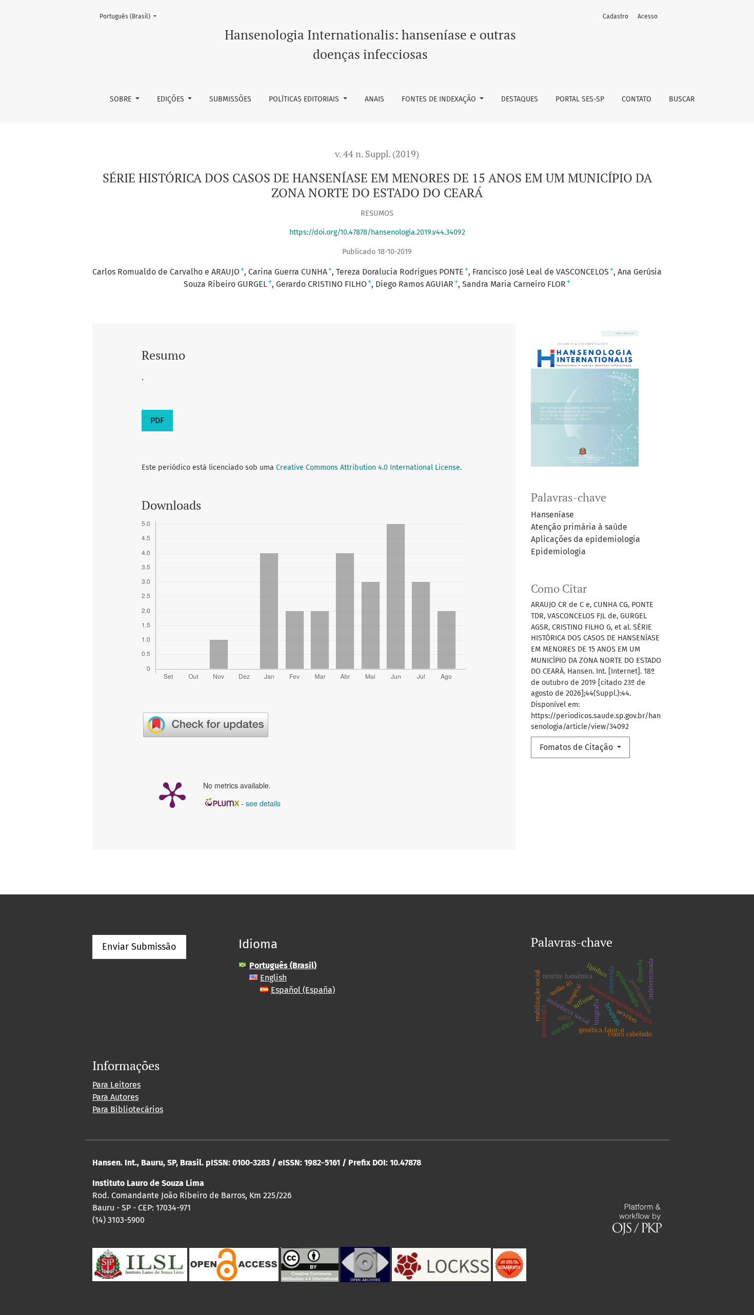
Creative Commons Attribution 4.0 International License (368, 467)
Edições (171, 99)
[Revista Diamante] (509, 1264)
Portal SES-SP (579, 99)
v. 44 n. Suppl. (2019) (377, 154)
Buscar (682, 99)
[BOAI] (234, 1264)
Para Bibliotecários (127, 1109)
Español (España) (303, 990)
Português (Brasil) (131, 16)
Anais (374, 99)
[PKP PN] (441, 1264)
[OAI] (365, 1264)
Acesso (648, 16)
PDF (157, 420)
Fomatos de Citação (577, 747)
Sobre (121, 99)
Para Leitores (116, 1085)
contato (636, 99)
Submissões (230, 99)
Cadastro (615, 16)
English (273, 978)
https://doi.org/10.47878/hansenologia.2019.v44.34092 (377, 232)
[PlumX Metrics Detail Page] (172, 794)
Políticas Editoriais (305, 99)
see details (263, 803)
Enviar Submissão (139, 946)
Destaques (519, 99)
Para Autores (115, 1097)
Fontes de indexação (440, 99)
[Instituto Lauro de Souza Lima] (139, 1264)
